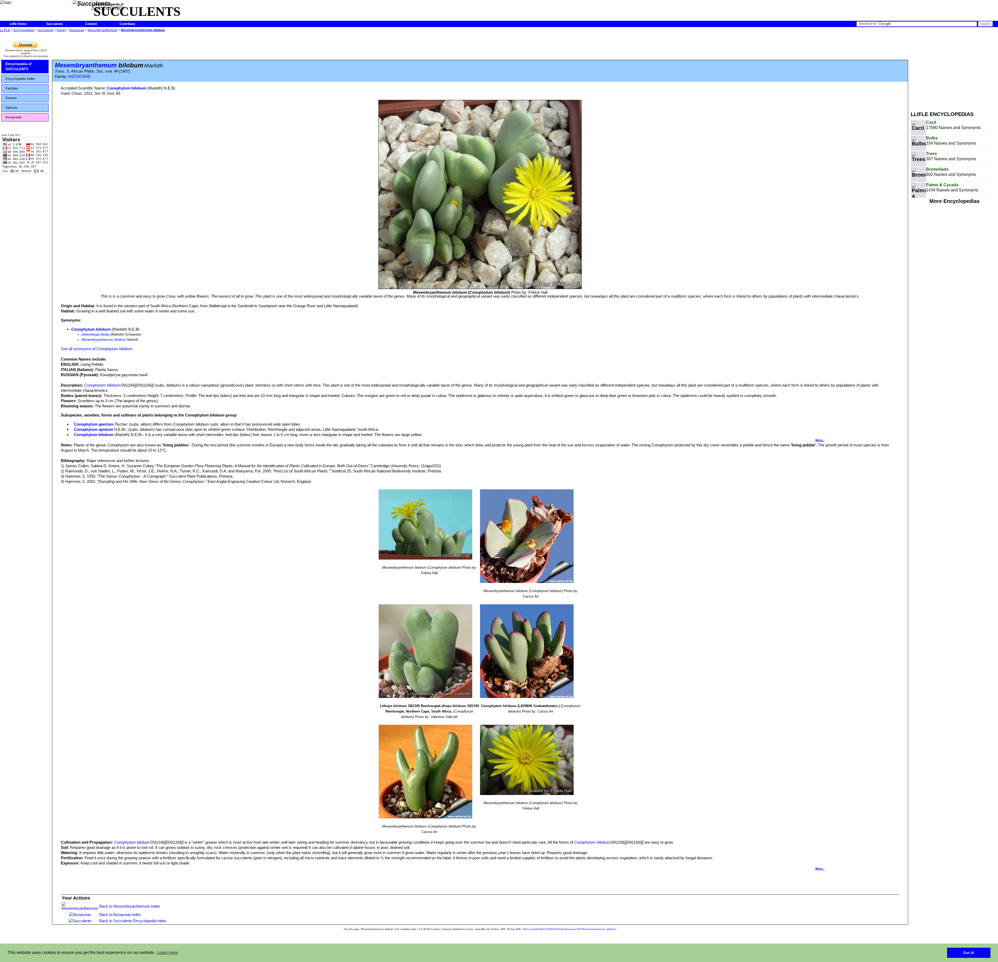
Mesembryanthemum (102, 30)
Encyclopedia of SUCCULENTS (18, 66)
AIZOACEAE (79, 76)
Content (91, 24)
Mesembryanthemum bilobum (143, 30)
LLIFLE (5, 30)
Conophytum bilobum (126, 88)
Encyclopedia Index (20, 79)
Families (11, 88)
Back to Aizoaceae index (120, 914)
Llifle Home (18, 24)
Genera (10, 98)
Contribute (127, 24)
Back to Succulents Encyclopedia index (132, 921)
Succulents (54, 24)
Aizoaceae (76, 30)
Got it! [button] (968, 953)
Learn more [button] (167, 952)
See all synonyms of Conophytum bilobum (97, 349)
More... (819, 440)
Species (11, 108)
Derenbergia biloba (95, 334)
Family (61, 30)
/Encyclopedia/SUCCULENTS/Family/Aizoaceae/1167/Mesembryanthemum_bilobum (569, 929)
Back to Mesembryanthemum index (129, 906)
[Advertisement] (954, 69)
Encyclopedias (24, 30)
